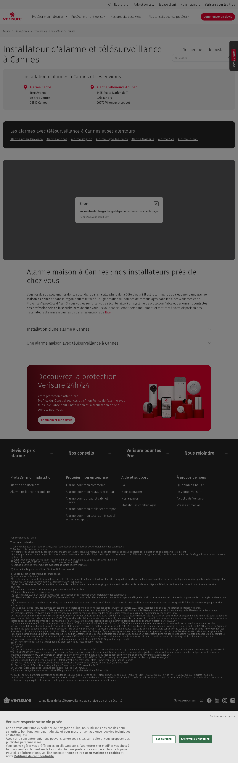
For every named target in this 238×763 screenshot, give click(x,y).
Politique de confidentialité (34, 756)
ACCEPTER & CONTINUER (195, 739)
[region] (119, 737)
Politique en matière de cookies (97, 753)
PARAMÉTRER (164, 739)
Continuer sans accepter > (222, 716)
